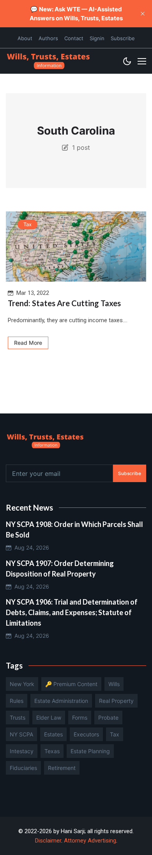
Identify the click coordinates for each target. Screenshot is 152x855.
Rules (16, 700)
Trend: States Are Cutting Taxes (64, 303)
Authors (48, 38)
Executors (86, 734)
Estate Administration (61, 700)
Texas (52, 751)
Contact (73, 38)
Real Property (116, 700)
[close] (142, 13)
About (25, 38)
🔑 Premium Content (71, 684)
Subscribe (123, 38)
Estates (53, 734)
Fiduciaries (23, 768)
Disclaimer (48, 840)
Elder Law (48, 717)
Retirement (62, 768)
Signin (97, 38)
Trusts (17, 717)
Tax (27, 224)
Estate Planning (90, 751)
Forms (79, 717)
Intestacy (22, 751)
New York (22, 684)
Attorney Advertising (90, 840)
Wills (114, 684)
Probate (108, 717)
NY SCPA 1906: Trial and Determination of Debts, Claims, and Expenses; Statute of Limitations (72, 612)
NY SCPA (21, 734)
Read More (28, 342)
